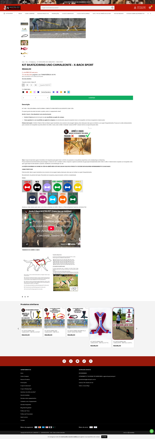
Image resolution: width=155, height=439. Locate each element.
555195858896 (83, 373)
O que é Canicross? (68, 13)
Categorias (9, 13)
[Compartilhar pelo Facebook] (22, 296)
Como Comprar (29, 13)
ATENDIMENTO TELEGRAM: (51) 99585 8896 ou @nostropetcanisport (97, 376)
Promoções (55, 13)
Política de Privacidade (27, 414)
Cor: (26, 89)
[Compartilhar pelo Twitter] (25, 296)
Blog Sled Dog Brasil (26, 407)
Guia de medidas (119, 13)
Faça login (143, 7)
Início (20, 13)
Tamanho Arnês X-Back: (29, 82)
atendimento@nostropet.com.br (87, 379)
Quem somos (24, 417)
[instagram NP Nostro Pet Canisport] (64, 361)
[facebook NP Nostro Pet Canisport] (71, 361)
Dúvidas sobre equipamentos (135, 13)
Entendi (104, 436)
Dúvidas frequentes (26, 404)
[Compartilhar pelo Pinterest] (27, 296)
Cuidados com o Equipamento (29, 401)
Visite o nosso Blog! (84, 385)
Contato (23, 420)
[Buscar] (112, 7)
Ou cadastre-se (141, 8)
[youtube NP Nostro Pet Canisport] (77, 361)
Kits (27, 61)
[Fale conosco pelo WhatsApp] (152, 431)
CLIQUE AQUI (106, 166)
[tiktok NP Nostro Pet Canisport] (84, 361)
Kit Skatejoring (32, 61)
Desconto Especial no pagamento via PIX (77, 2)
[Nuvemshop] (128, 433)
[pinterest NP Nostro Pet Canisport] (91, 361)
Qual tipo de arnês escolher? (102, 13)
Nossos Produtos (43, 13)
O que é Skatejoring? (83, 13)
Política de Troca (25, 411)
